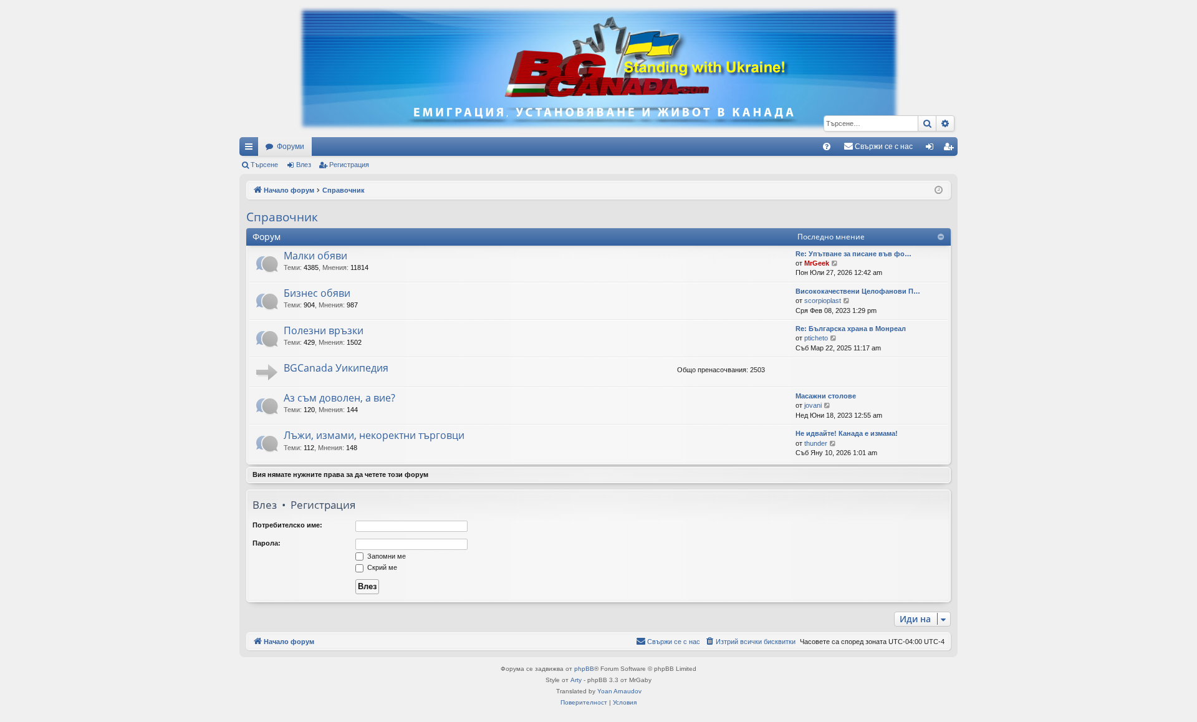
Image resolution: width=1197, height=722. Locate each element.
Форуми (290, 146)
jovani (813, 405)
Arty (576, 679)
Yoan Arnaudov (619, 691)
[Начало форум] (598, 68)
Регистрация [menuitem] (951, 149)
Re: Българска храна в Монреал (851, 328)
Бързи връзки (251, 149)
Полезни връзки (323, 330)
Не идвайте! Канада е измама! (847, 433)
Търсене (264, 164)
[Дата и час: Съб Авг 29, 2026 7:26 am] (939, 190)
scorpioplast (822, 300)
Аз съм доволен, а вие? (339, 398)
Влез (303, 164)
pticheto (816, 338)
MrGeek (816, 263)
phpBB (584, 668)
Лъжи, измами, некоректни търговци (374, 435)
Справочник (282, 217)
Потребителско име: (287, 525)
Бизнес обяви (317, 293)
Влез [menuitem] (932, 149)
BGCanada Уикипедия (336, 368)
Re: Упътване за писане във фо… (853, 254)
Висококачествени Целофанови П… (858, 291)
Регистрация (349, 164)
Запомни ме (385, 556)
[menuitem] (826, 146)
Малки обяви (315, 255)
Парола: (266, 543)
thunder (815, 443)
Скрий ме (381, 567)
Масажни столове (826, 396)
